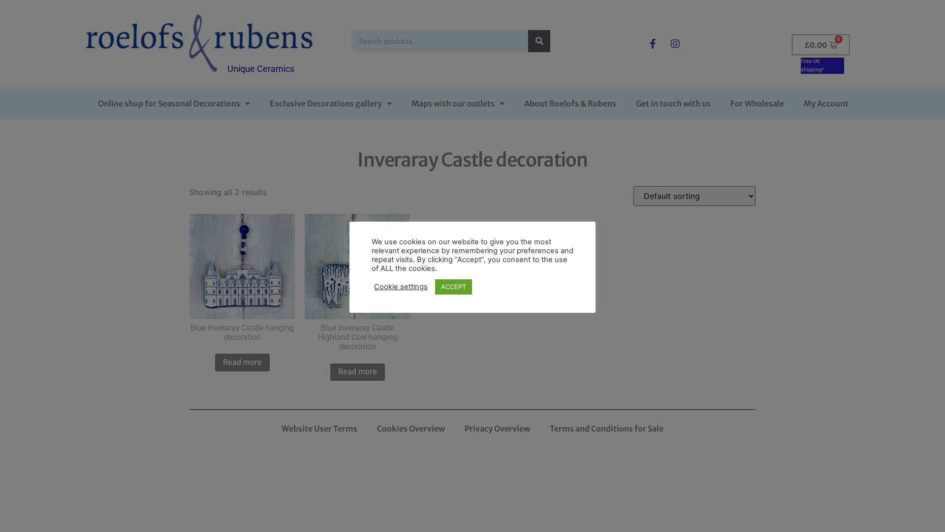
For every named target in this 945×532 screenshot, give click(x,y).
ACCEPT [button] (453, 287)
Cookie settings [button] (401, 286)
